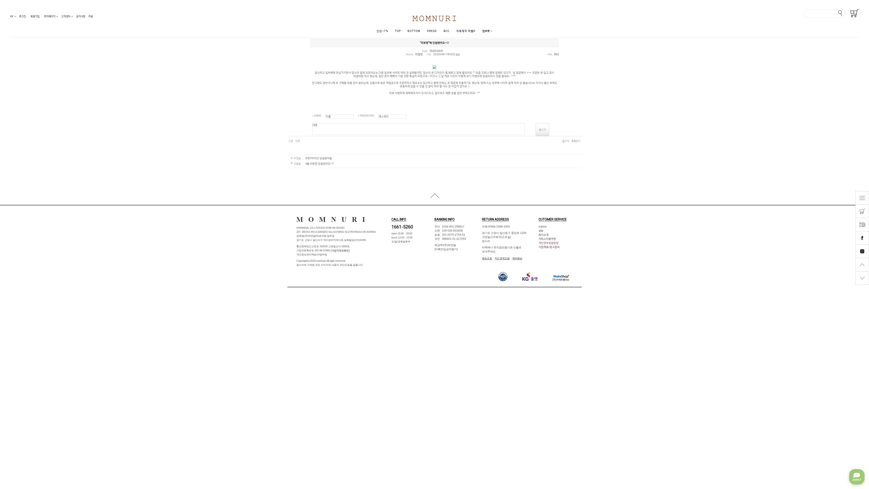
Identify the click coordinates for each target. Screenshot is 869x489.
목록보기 (575, 141)
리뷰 (90, 16)
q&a (541, 230)
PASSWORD (367, 115)
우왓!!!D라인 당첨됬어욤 (318, 158)
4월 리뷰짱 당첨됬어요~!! (319, 163)
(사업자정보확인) (340, 250)
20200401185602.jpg (446, 54)
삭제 (297, 141)
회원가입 (35, 16)
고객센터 (65, 16)
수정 (291, 141)
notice (543, 226)
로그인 (22, 16)
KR (11, 16)
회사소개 (544, 234)
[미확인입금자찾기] (446, 249)
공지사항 (80, 16)
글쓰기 (565, 141)
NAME (317, 115)
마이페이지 (49, 16)
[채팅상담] (857, 477)
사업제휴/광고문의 (549, 247)
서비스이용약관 (547, 238)
